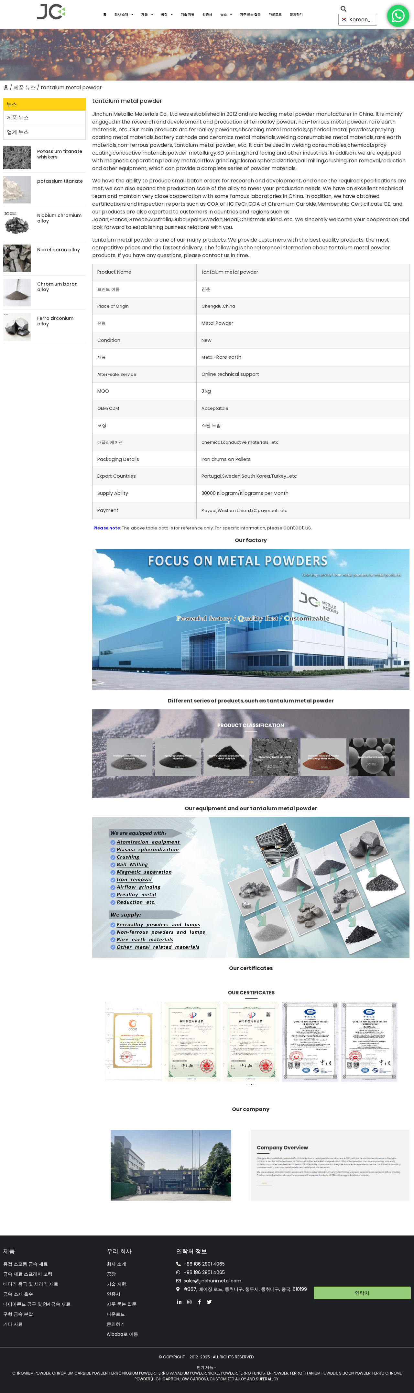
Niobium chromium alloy (59, 218)
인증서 (207, 14)
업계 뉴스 (18, 132)
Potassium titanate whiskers (59, 154)
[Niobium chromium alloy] (17, 223)
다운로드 (275, 14)
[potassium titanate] (17, 189)
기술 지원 (187, 14)
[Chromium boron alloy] (17, 292)
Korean (358, 19)
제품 (144, 14)
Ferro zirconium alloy (55, 321)
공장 (164, 14)
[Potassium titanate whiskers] (17, 157)
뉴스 (223, 14)
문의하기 (296, 14)
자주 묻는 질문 (250, 14)
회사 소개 (121, 14)
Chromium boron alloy (57, 287)
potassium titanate (60, 181)
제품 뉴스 (25, 87)
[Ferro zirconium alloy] (17, 326)
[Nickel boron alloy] (17, 258)
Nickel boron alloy (58, 249)
